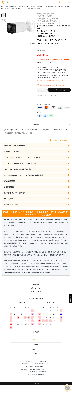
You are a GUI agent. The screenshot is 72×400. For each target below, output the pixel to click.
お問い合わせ (41, 374)
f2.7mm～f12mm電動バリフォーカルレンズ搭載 (20, 163)
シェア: (39, 113)
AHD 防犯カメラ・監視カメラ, (45, 15)
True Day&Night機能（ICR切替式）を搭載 (17, 169)
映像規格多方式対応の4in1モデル (15, 145)
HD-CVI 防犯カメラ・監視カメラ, (46, 20)
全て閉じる (64, 140)
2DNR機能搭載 (9, 187)
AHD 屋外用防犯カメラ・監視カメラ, (47, 13)
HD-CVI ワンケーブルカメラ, (45, 17)
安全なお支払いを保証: (43, 104)
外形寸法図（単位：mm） (11, 204)
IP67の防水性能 (9, 199)
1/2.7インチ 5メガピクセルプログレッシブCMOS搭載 (22, 157)
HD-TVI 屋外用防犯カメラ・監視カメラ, (48, 22)
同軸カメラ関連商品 (11, 6)
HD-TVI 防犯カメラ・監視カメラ (46, 23)
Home (2, 6)
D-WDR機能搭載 (9, 181)
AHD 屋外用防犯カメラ (36, 6)
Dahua (43, 50)
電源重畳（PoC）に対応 (11, 151)
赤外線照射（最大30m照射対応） (14, 193)
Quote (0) (71, 299)
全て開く (55, 140)
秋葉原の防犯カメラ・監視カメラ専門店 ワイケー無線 (7, 2)
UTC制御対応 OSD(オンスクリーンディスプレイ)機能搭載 (23, 175)
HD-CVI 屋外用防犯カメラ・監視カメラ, (48, 18)
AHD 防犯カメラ (23, 6)
